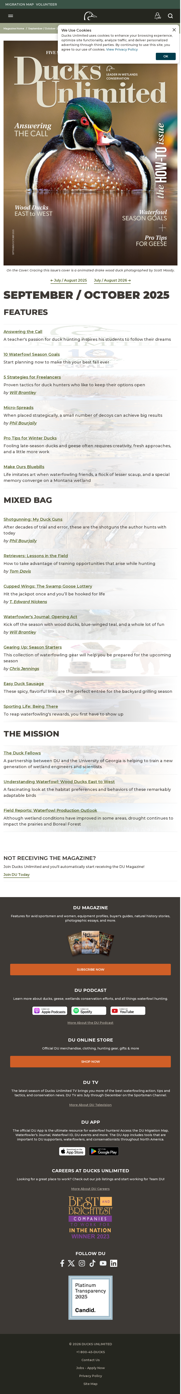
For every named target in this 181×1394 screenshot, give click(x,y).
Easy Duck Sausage (24, 683)
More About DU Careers (90, 1189)
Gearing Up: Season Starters (33, 647)
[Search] (170, 16)
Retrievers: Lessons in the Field (36, 555)
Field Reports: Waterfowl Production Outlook (50, 810)
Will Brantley (22, 392)
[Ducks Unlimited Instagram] (81, 1263)
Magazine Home (14, 28)
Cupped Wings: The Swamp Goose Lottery (48, 586)
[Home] (90, 16)
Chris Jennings (24, 668)
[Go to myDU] (157, 16)
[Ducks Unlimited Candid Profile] (90, 1297)
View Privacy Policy (122, 49)
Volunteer (46, 4)
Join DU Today (17, 875)
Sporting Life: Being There (31, 706)
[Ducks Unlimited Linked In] (113, 1263)
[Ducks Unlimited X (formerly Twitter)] (71, 1263)
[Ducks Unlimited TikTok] (92, 1263)
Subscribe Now (90, 970)
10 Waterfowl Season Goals (32, 354)
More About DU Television (90, 1105)
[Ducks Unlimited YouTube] (103, 1263)
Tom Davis (20, 571)
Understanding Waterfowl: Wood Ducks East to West (59, 781)
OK (165, 56)
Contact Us (90, 1360)
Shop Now (90, 1062)
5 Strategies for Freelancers (32, 377)
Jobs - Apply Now (90, 1368)
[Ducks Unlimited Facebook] (62, 1263)
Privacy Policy (90, 1376)
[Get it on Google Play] (104, 1151)
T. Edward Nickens (28, 601)
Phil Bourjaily (23, 423)
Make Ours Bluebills (24, 466)
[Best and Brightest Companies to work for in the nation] (90, 1217)
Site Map (90, 1384)
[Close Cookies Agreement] (174, 29)
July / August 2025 (70, 280)
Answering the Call (23, 331)
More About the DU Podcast (90, 1023)
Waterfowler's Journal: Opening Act (40, 616)
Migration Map (19, 4)
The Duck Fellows (22, 753)
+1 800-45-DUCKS (90, 1352)
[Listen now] (50, 1010)
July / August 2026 (110, 280)
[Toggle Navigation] (10, 16)
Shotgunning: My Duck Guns (33, 519)
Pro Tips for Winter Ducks (30, 438)
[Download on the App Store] (72, 1151)
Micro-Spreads (19, 407)
